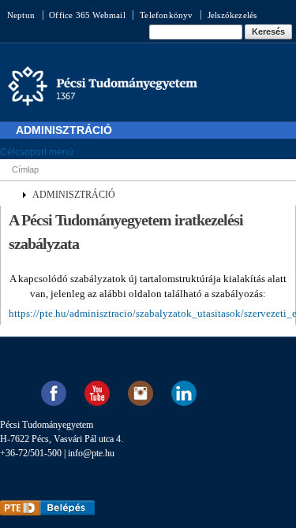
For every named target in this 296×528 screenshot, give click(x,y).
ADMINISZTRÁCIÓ (73, 194)
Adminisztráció (64, 130)
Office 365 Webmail (87, 15)
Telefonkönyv (166, 15)
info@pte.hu (91, 453)
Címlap (25, 169)
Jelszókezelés (232, 15)
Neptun (21, 15)
